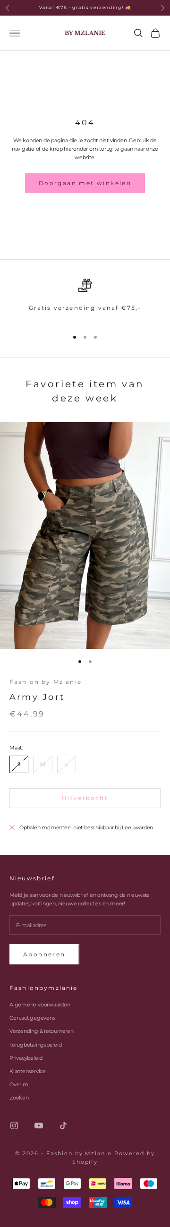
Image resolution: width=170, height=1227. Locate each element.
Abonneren (44, 954)
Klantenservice (27, 1071)
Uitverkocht (85, 797)
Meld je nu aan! (85, 1194)
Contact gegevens (32, 1017)
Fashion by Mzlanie (45, 681)
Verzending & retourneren (41, 1031)
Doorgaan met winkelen (85, 183)
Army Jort (37, 697)
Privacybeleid (25, 1058)
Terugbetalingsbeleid (35, 1044)
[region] (85, 300)
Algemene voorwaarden (39, 1004)
